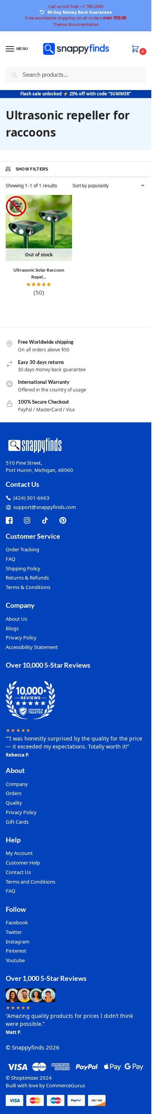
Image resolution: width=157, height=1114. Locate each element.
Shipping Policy (23, 568)
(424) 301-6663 (31, 497)
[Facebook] (9, 520)
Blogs (12, 628)
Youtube (15, 960)
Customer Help (23, 862)
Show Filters (32, 169)
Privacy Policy (21, 637)
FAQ (10, 558)
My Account (19, 853)
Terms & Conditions (28, 587)
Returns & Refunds (27, 577)
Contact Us (18, 872)
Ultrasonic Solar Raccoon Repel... (38, 273)
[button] (137, 49)
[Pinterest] (62, 520)
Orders (13, 793)
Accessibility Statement (32, 647)
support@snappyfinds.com (44, 507)
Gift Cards (17, 821)
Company (17, 784)
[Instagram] (27, 520)
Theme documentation (76, 24)
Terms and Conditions (30, 881)
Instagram (17, 941)
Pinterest (16, 950)
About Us (16, 618)
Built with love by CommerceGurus (45, 1085)
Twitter (14, 932)
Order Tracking (22, 549)
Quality (14, 802)
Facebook (17, 922)
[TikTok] (45, 520)
